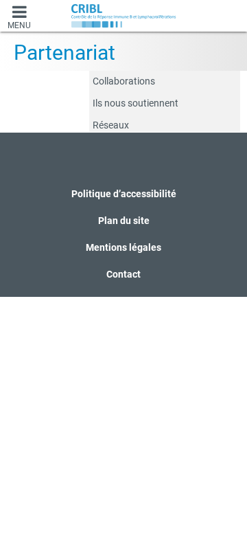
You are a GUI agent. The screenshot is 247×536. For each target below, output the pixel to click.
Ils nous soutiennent (135, 103)
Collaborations (124, 81)
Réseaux (111, 125)
